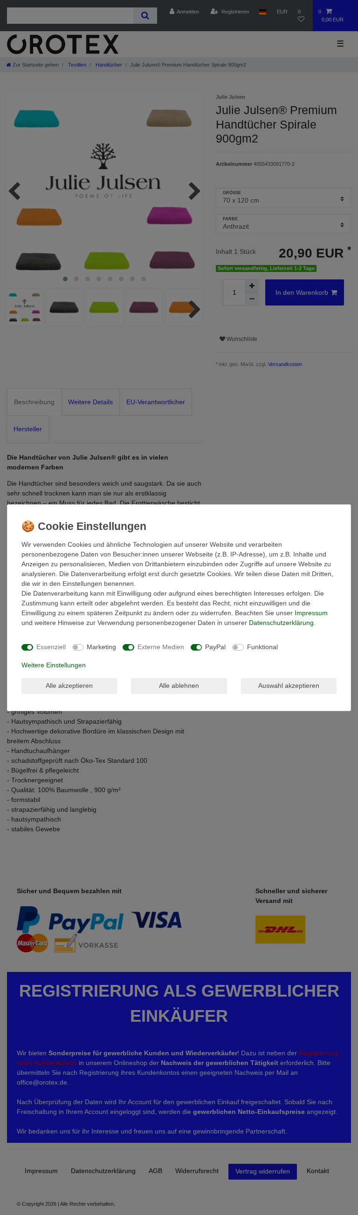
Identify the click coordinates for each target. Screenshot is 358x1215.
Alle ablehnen (179, 685)
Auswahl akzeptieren (288, 685)
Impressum (311, 613)
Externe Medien (161, 647)
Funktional (262, 647)
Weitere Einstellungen (53, 665)
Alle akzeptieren (69, 685)
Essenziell (51, 647)
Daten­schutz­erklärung (281, 622)
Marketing (101, 647)
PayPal (215, 647)
